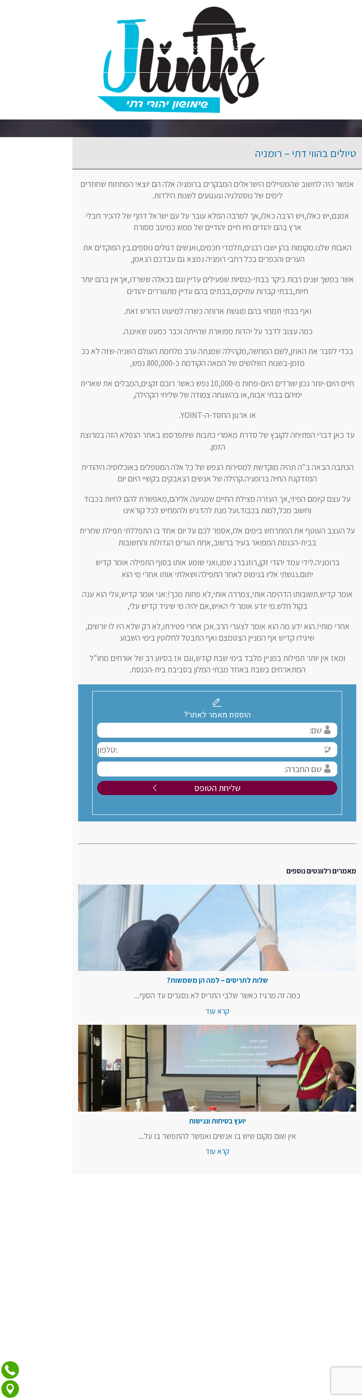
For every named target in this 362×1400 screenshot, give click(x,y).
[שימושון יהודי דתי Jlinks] (181, 60)
